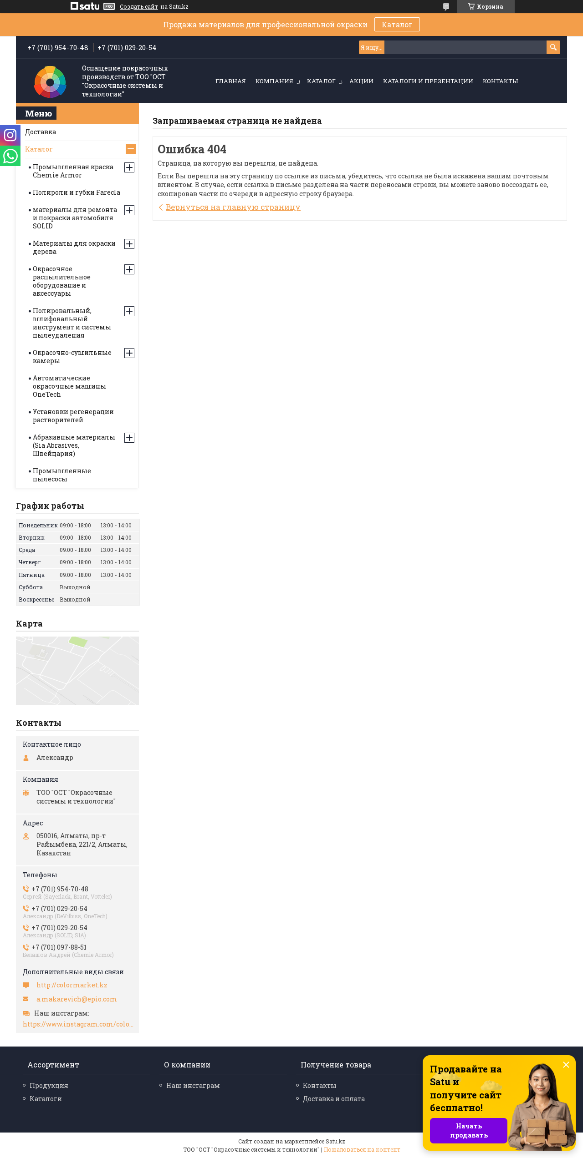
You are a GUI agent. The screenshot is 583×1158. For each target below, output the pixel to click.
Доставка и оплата (334, 1098)
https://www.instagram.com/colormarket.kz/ (78, 1024)
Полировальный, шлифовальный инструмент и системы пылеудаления (72, 322)
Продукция (49, 1085)
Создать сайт (139, 6)
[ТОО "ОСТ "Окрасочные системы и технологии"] (50, 81)
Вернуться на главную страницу (233, 207)
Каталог (397, 24)
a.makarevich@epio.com (76, 999)
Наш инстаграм (193, 1085)
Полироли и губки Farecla (76, 192)
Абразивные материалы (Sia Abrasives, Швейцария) (74, 445)
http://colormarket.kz (71, 985)
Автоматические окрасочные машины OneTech (69, 386)
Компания (274, 81)
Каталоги (46, 1098)
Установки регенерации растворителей (73, 415)
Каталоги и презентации (428, 81)
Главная (230, 81)
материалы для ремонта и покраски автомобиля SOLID (75, 217)
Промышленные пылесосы (62, 474)
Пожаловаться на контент (362, 1149)
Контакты (500, 81)
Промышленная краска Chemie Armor (73, 170)
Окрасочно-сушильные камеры (72, 356)
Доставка (40, 131)
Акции (361, 81)
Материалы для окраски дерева (74, 247)
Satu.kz (335, 1141)
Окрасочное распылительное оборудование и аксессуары (62, 281)
